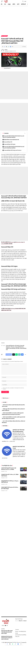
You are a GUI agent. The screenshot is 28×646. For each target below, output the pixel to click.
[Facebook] (2, 625)
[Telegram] (7, 625)
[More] (12, 47)
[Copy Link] (8, 47)
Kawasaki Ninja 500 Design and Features (12, 150)
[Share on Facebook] (4, 47)
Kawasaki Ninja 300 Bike (14, 348)
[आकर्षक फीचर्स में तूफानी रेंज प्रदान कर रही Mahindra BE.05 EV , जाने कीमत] (23, 469)
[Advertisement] (14, 20)
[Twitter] (3, 625)
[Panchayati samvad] (6, 1)
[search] (23, 1)
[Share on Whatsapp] (12, 644)
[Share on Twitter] (6, 47)
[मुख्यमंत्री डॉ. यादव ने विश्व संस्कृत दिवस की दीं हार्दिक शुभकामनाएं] (7, 434)
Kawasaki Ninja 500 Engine (9, 144)
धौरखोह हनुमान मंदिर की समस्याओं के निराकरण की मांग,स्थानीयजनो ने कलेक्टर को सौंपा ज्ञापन (6, 638)
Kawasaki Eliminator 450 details (13, 345)
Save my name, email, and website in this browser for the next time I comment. (13, 388)
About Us (21, 620)
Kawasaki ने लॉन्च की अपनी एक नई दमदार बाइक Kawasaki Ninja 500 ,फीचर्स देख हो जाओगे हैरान (13, 136)
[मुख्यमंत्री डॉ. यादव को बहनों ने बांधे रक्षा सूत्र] (7, 450)
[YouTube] (5, 625)
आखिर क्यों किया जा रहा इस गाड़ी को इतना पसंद (11, 139)
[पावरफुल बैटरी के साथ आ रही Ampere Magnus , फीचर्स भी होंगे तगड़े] (23, 482)
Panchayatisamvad (8, 642)
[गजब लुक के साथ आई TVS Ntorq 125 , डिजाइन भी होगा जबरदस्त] (23, 476)
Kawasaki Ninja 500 (8, 141)
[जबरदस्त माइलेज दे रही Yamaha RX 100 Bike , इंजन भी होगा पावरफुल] (23, 488)
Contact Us (25, 620)
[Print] (10, 47)
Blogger (6, 49)
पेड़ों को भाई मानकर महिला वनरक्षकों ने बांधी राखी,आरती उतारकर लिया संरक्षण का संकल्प (6, 632)
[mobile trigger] (2, 1)
